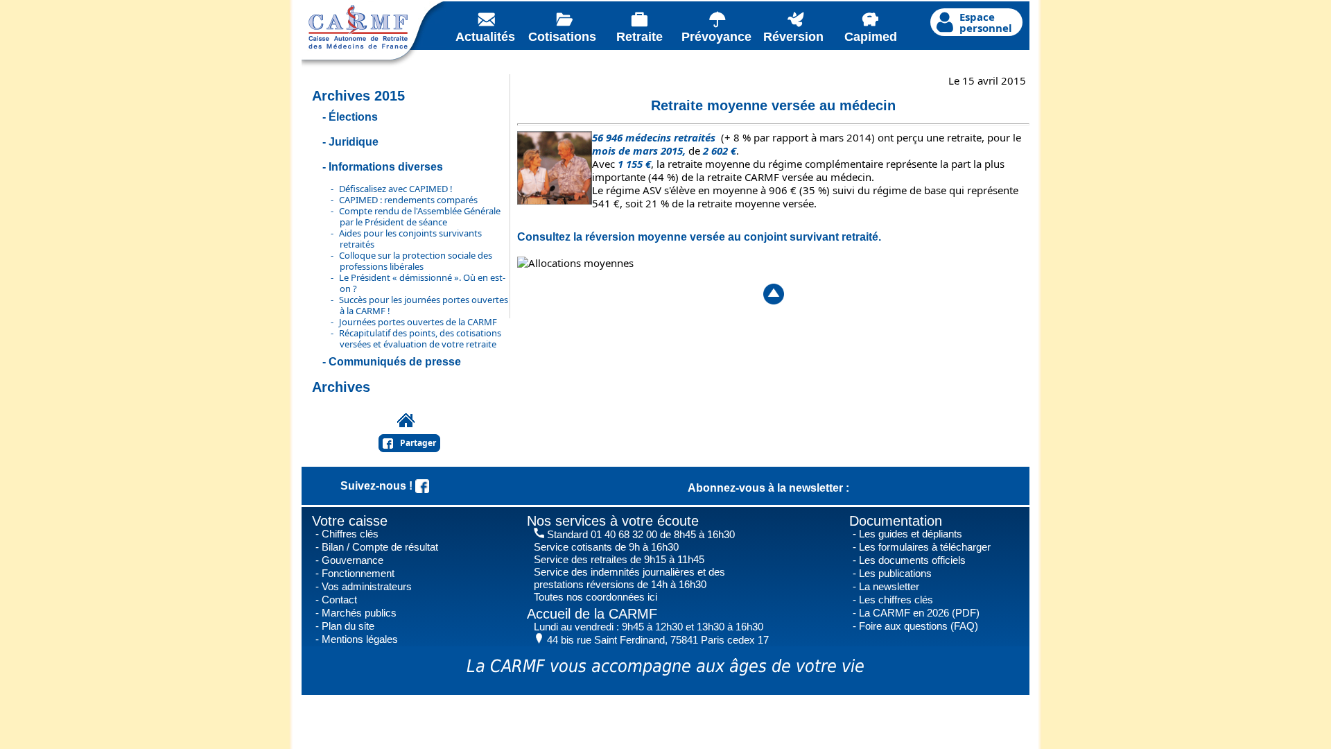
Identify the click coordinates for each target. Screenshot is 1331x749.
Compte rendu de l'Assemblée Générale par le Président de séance (420, 216)
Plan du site (348, 626)
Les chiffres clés (896, 599)
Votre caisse (350, 520)
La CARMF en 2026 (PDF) (919, 613)
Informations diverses (386, 167)
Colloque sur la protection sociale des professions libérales (415, 261)
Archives (341, 387)
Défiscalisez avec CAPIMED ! (396, 188)
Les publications (895, 573)
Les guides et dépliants (910, 534)
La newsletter (889, 586)
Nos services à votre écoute (613, 520)
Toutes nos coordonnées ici (595, 597)
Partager (418, 443)
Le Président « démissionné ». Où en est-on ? (422, 283)
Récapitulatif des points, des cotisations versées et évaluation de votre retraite (420, 338)
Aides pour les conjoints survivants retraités (410, 238)
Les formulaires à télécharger (925, 547)
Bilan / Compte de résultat (380, 547)
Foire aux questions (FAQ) (918, 626)
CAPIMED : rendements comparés (408, 199)
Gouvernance (352, 560)
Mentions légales (360, 639)
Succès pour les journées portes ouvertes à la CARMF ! (423, 305)
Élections (353, 117)
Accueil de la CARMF (592, 613)
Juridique (354, 142)
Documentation (895, 520)
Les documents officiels (912, 560)
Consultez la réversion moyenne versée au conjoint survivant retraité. (699, 237)
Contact (339, 599)
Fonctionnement (358, 573)
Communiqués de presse (395, 362)
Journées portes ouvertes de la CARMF (418, 322)
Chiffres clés (350, 534)
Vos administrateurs (367, 586)
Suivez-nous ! (377, 486)
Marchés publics (359, 613)
